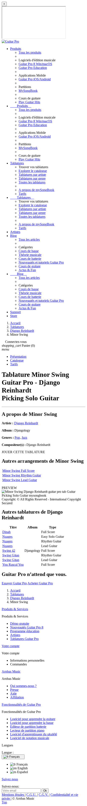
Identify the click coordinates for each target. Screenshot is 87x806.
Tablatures (17, 163)
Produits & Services (15, 609)
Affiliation (17, 697)
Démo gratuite (19, 623)
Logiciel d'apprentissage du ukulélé (33, 734)
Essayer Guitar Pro (14, 583)
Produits (15, 48)
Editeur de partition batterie (28, 726)
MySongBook (28, 90)
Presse (14, 689)
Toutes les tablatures (32, 182)
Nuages (7, 536)
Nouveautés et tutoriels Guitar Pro (41, 262)
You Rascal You (13, 564)
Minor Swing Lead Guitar (19, 480)
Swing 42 (8, 550)
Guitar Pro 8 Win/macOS (35, 64)
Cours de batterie (30, 258)
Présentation (18, 356)
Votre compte (10, 646)
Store (13, 316)
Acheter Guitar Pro (40, 583)
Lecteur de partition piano (27, 730)
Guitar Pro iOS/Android (35, 79)
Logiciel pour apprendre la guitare (32, 719)
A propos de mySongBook (36, 190)
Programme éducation (24, 631)
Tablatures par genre (32, 178)
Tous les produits (30, 52)
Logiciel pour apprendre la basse (31, 723)
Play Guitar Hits (29, 102)
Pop (17, 437)
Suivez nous (10, 779)
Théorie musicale (30, 255)
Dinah (6, 532)
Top (4, 802)
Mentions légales (13, 794)
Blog (13, 235)
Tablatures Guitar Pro (24, 639)
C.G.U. (31, 794)
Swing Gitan (10, 555)
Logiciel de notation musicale (29, 738)
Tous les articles (29, 239)
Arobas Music (11, 671)
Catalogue (17, 360)
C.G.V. (44, 794)
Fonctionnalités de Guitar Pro (21, 704)
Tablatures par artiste (32, 174)
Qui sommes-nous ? (23, 686)
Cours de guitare (30, 266)
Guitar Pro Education (33, 68)
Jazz (24, 437)
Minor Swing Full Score (18, 470)
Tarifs (22, 194)
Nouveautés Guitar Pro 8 (26, 627)
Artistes (15, 232)
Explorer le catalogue (33, 171)
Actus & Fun (27, 270)
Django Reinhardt (26, 423)
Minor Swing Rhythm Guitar (21, 475)
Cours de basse (29, 251)
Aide (13, 693)
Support (15, 312)
